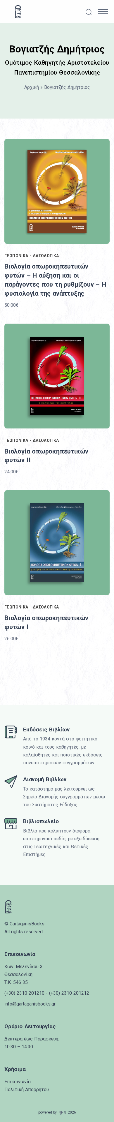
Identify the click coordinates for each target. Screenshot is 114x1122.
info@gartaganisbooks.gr (30, 1004)
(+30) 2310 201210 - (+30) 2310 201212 (46, 993)
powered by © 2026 (57, 1112)
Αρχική (31, 87)
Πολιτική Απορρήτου (26, 1089)
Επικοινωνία (17, 1081)
